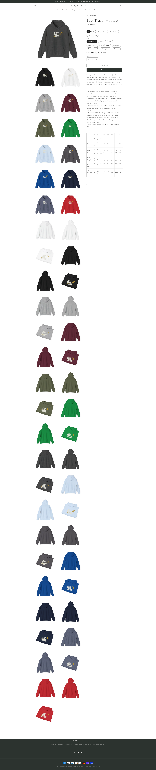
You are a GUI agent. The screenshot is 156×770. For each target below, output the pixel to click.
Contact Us (60, 744)
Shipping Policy (69, 744)
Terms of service (96, 766)
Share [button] (89, 184)
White (100, 45)
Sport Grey (91, 45)
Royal (96, 49)
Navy (109, 41)
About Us (53, 744)
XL (104, 31)
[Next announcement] (122, 1)
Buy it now (104, 70)
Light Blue (91, 52)
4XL (89, 35)
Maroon (102, 41)
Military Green (106, 49)
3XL (116, 31)
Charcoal (116, 49)
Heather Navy (102, 52)
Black (107, 45)
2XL (110, 31)
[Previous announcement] (34, 1)
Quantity (89, 56)
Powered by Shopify (71, 766)
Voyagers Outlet (63, 766)
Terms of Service (78, 747)
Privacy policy (88, 766)
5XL (96, 35)
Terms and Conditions (98, 744)
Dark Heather (92, 41)
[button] (35, 5)
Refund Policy (78, 744)
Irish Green (116, 45)
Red (89, 49)
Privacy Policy (87, 744)
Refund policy (80, 766)
